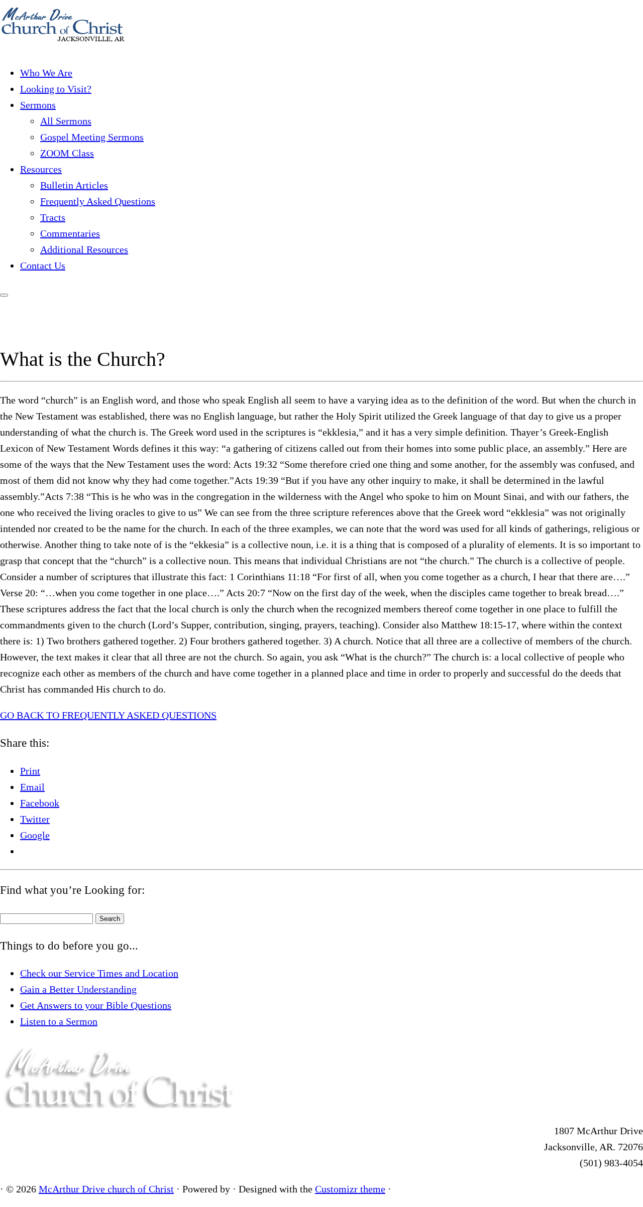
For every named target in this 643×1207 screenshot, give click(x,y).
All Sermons (65, 120)
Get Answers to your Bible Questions (95, 1005)
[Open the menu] (4, 295)
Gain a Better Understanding (78, 989)
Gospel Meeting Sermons (92, 137)
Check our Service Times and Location (99, 973)
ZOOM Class (67, 153)
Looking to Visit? (55, 88)
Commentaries (70, 233)
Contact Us (42, 265)
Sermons (38, 104)
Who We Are (46, 72)
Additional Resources (84, 249)
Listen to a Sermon (58, 1021)
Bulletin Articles (74, 185)
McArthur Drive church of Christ (106, 1188)
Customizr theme (350, 1188)
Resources (41, 169)
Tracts (52, 217)
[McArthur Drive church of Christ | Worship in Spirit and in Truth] (63, 46)
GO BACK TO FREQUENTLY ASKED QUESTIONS (108, 715)
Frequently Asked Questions (97, 201)
